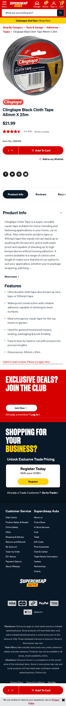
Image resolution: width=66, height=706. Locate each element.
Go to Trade (49, 492)
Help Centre (11, 517)
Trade (36, 536)
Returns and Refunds (16, 541)
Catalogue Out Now (33, 20)
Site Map (52, 682)
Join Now (20, 408)
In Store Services (41, 527)
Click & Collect (41, 551)
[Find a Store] (45, 3)
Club (36, 532)
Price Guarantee (41, 546)
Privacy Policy (16, 682)
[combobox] (10, 150)
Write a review (41, 132)
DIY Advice (11, 556)
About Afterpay (13, 566)
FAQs (8, 532)
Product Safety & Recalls (17, 522)
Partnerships (40, 566)
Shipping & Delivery (15, 536)
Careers (37, 561)
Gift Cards (38, 541)
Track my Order (13, 551)
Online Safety (12, 527)
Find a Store (39, 522)
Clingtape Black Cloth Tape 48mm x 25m (35, 31)
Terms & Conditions (35, 682)
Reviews (41, 194)
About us (38, 517)
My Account (11, 546)
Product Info (15, 194)
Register (33, 481)
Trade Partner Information (46, 556)
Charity (37, 571)
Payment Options (14, 561)
